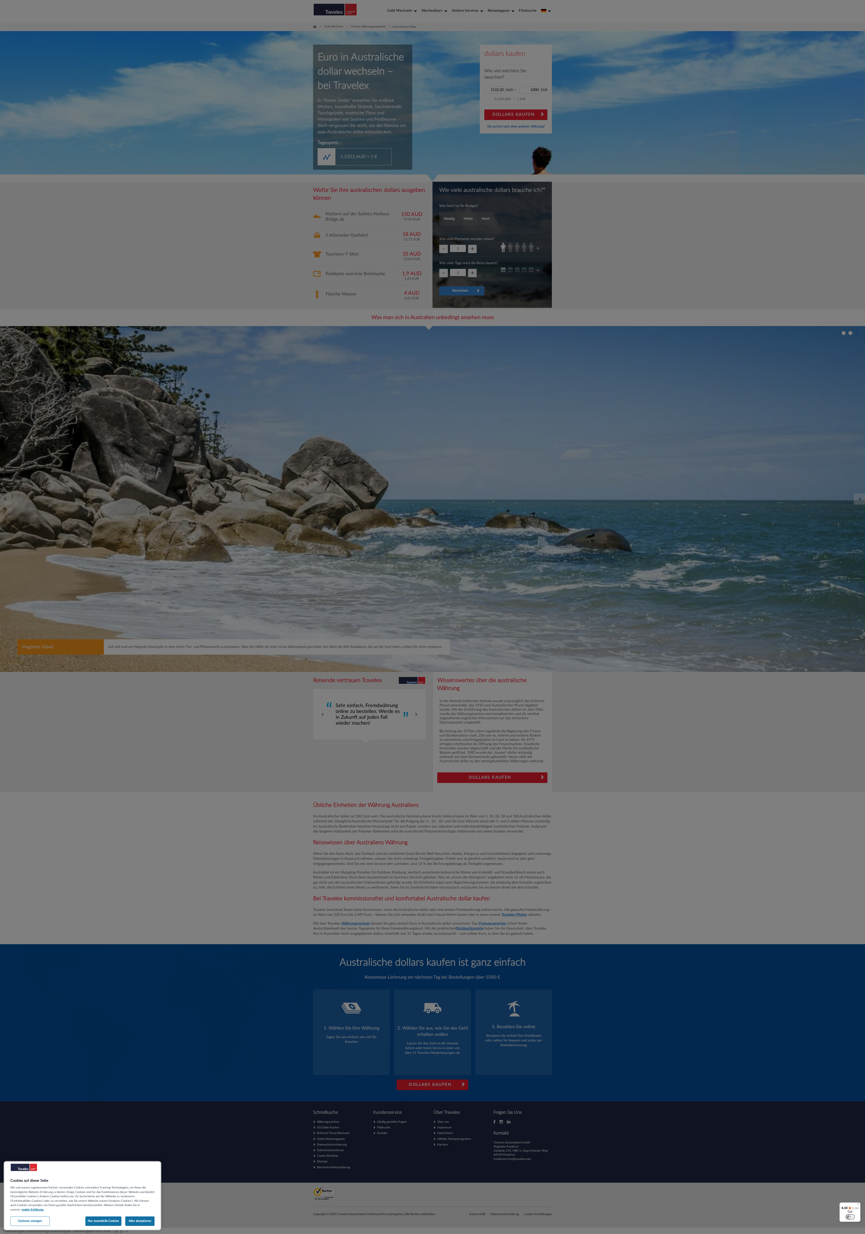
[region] (82, 1195)
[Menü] (857, 1205)
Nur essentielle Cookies (103, 1221)
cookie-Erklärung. (32, 1209)
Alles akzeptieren (140, 1221)
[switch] (850, 1217)
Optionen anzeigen (30, 1221)
